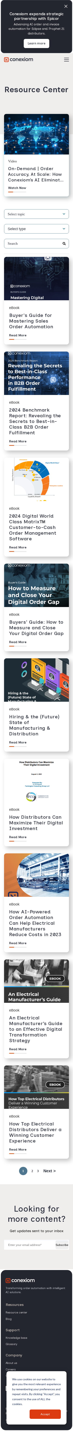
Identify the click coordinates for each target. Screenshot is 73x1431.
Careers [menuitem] (11, 1369)
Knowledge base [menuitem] (16, 1338)
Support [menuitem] (13, 1330)
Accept (45, 1414)
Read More (18, 335)
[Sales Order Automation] (18, 59)
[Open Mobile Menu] (66, 60)
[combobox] (36, 243)
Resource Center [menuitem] (16, 1312)
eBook (14, 308)
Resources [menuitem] (15, 1304)
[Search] (64, 244)
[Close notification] (65, 6)
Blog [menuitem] (8, 1319)
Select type (17, 229)
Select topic (16, 214)
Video (12, 161)
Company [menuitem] (14, 1355)
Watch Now (17, 188)
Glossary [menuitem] (11, 1344)
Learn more (36, 43)
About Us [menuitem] (11, 1363)
